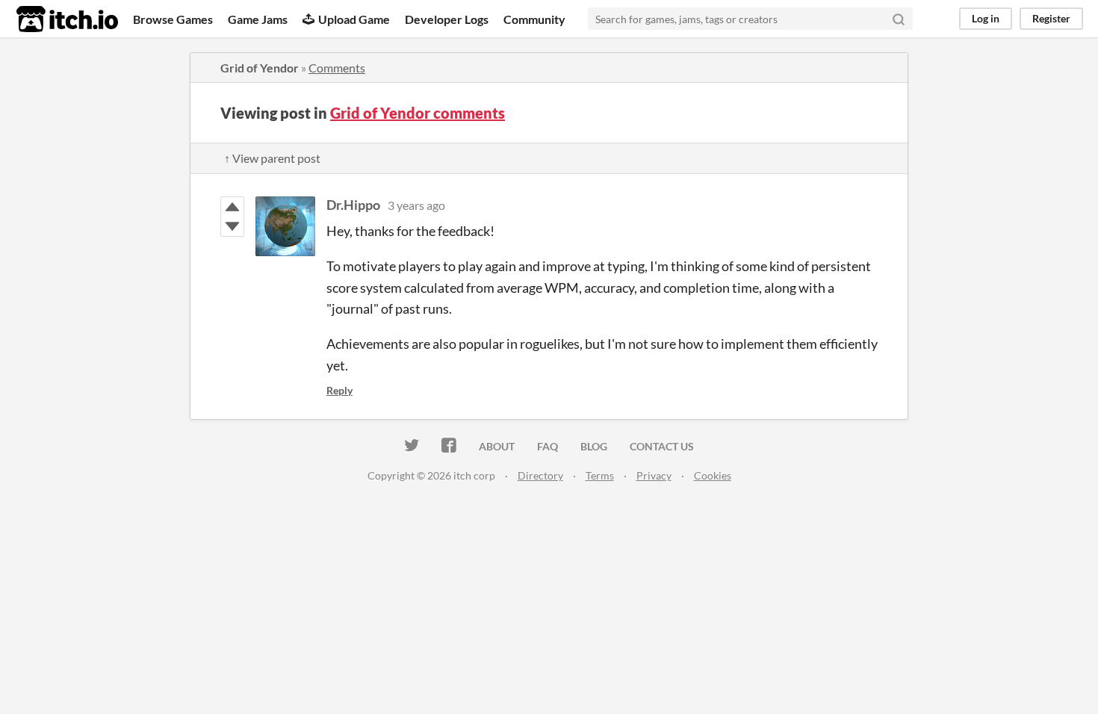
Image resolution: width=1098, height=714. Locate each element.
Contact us (662, 446)
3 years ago (416, 205)
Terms (600, 475)
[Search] (898, 18)
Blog (593, 446)
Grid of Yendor (259, 67)
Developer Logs (446, 19)
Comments (336, 67)
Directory (540, 475)
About (497, 446)
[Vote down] (232, 226)
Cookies (712, 475)
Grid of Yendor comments (417, 113)
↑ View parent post (272, 158)
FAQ (547, 446)
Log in (985, 18)
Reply (339, 390)
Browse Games (173, 19)
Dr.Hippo (353, 204)
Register (1051, 18)
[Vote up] (232, 207)
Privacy (653, 475)
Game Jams (258, 19)
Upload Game (354, 19)
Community (534, 19)
